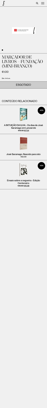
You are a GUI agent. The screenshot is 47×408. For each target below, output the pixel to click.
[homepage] (3, 3)
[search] (37, 3)
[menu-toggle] (42, 3)
